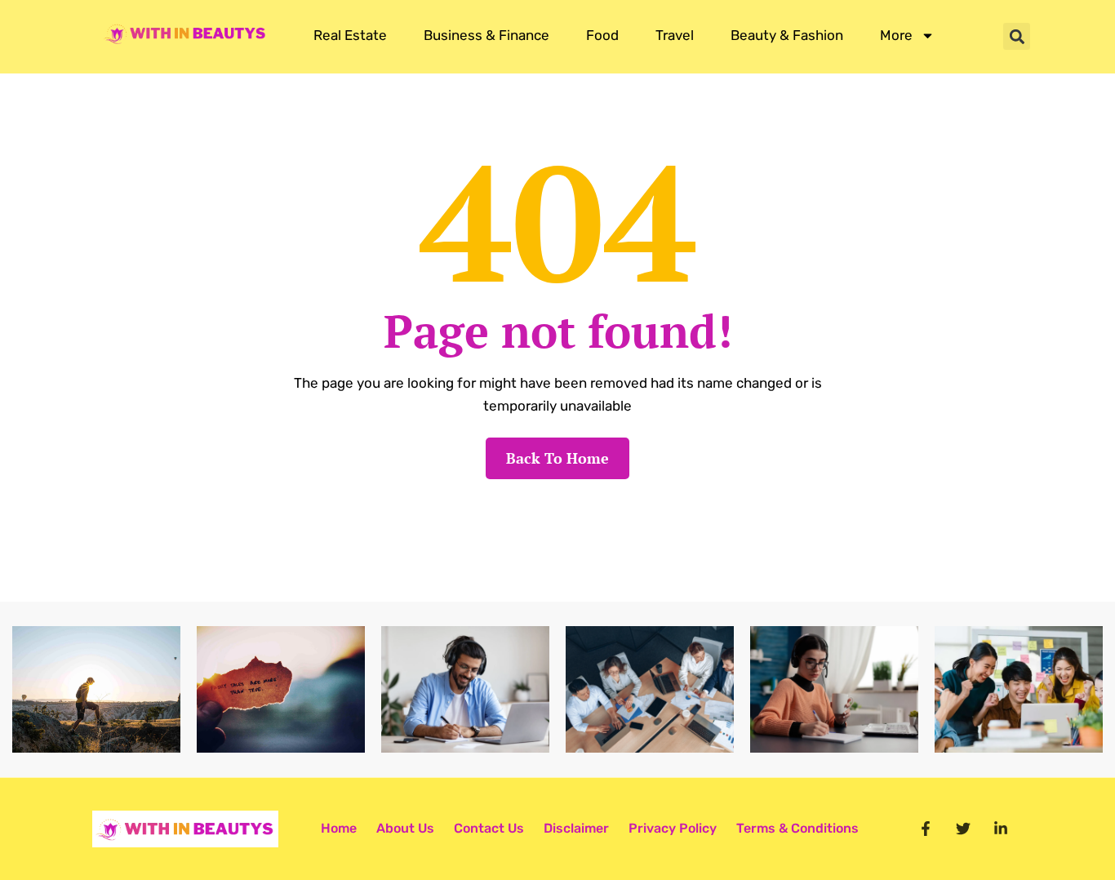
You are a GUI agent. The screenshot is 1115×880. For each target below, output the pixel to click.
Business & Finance (486, 35)
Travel (674, 35)
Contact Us (489, 828)
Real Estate (350, 35)
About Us (405, 828)
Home (339, 828)
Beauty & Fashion (787, 35)
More (896, 35)
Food (602, 35)
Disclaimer (576, 828)
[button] (1016, 36)
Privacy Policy (673, 828)
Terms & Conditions (797, 828)
